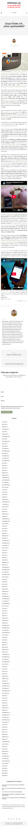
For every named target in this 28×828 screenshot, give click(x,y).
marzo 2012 (4, 705)
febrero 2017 (5, 562)
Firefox (14, 21)
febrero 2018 (5, 535)
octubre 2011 (5, 717)
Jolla (26, 124)
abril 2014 (4, 644)
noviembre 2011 (5, 714)
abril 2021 (4, 470)
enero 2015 (4, 622)
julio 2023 (4, 443)
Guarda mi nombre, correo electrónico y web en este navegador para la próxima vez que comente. (12, 407)
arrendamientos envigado (8, 794)
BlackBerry (6, 125)
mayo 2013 (4, 671)
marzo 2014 (4, 647)
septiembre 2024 (5, 436)
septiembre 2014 (5, 632)
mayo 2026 (4, 424)
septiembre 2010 (5, 741)
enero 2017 (4, 564)
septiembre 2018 (5, 521)
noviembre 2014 (5, 627)
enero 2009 (4, 773)
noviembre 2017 (5, 543)
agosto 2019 (4, 506)
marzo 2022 (4, 453)
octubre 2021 (5, 458)
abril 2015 (4, 615)
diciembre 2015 (5, 596)
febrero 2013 (5, 678)
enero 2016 (4, 593)
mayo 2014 (4, 642)
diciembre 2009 (5, 756)
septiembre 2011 (5, 719)
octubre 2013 (5, 659)
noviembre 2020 (5, 480)
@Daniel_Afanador (7, 299)
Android (6, 96)
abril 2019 (4, 511)
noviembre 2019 (5, 501)
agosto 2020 (4, 487)
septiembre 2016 (5, 574)
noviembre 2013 (5, 656)
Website (3, 400)
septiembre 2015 (5, 603)
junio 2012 (4, 698)
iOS (25, 96)
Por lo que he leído (5, 250)
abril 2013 (4, 673)
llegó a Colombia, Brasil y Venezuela (14, 73)
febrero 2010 (5, 751)
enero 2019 (4, 516)
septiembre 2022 (5, 450)
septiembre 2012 (5, 690)
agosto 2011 (4, 722)
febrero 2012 (5, 707)
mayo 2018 (4, 530)
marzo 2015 (4, 618)
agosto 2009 (4, 763)
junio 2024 (4, 438)
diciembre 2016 (5, 567)
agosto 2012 (4, 693)
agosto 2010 (4, 744)
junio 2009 (4, 768)
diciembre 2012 (5, 683)
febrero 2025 (5, 434)
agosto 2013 (4, 664)
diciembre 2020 (5, 477)
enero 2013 (4, 681)
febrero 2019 (5, 513)
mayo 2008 (4, 775)
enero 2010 (4, 753)
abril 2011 (4, 731)
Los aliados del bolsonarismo (15, 791)
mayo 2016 (4, 584)
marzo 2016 (4, 589)
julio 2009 (4, 765)
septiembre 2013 (5, 661)
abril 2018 (4, 533)
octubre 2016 (5, 572)
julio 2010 (4, 746)
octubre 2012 (5, 688)
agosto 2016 (4, 576)
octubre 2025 (5, 429)
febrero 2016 (5, 591)
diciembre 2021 (5, 455)
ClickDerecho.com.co (5, 292)
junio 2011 (4, 727)
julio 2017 (4, 550)
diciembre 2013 (5, 654)
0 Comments (14, 46)
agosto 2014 (4, 635)
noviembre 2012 (5, 685)
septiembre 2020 (5, 484)
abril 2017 (4, 557)
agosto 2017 (4, 547)
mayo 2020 (4, 494)
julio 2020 (4, 489)
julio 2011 (4, 724)
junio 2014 (4, 639)
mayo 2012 (4, 700)
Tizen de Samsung (13, 125)
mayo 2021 (4, 467)
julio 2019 (4, 509)
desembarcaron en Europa (9, 112)
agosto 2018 (4, 523)
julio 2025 (4, 431)
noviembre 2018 (5, 518)
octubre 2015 (5, 601)
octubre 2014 (5, 630)
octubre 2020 (5, 482)
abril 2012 (4, 702)
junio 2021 (4, 465)
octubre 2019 (5, 504)
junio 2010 (4, 748)
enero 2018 (4, 538)
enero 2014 (4, 652)
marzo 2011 (4, 734)
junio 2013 (4, 668)
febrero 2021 (5, 475)
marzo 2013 (4, 676)
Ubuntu (2, 125)
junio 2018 (4, 528)
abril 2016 (4, 586)
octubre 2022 (5, 448)
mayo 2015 (4, 613)
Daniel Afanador (14, 44)
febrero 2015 (5, 620)
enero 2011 (4, 739)
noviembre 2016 (5, 569)
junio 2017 (4, 552)
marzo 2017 (4, 559)
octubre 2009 (5, 758)
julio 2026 (4, 421)
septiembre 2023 (5, 441)
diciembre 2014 (5, 625)
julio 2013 (4, 666)
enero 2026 (4, 426)
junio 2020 (4, 492)
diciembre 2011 (5, 712)
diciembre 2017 (5, 540)
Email (2, 396)
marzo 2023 (4, 446)
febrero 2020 (5, 499)
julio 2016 (4, 579)
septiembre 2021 (5, 460)
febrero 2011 (5, 736)
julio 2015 (4, 608)
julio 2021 (4, 463)
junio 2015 (4, 610)
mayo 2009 (4, 770)
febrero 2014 (5, 649)
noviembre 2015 (5, 598)
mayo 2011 (4, 729)
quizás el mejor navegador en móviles (10, 100)
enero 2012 (4, 710)
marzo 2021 (4, 472)
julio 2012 (4, 695)
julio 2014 (4, 637)
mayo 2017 (4, 555)
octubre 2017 (5, 545)
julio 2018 (4, 526)
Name (2, 391)
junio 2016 (4, 581)
